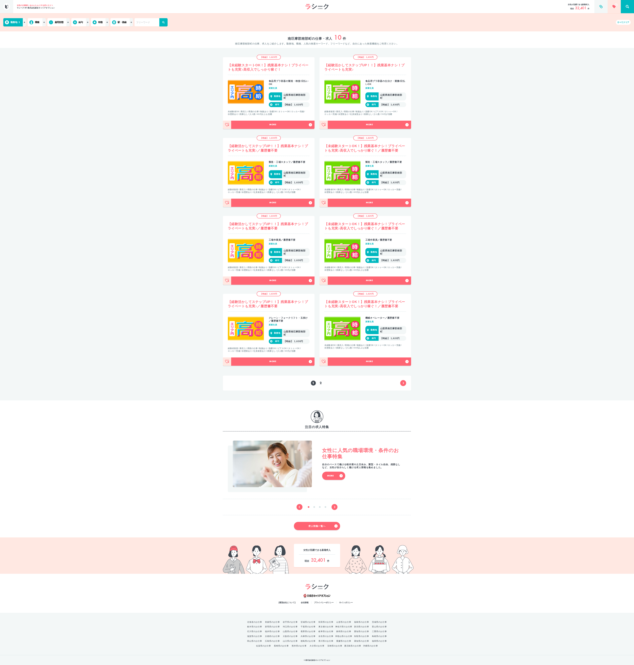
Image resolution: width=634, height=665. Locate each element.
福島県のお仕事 (361, 622)
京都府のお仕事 (272, 636)
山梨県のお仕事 (290, 631)
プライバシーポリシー (324, 602)
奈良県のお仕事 (325, 636)
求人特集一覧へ (317, 526)
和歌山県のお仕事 (343, 636)
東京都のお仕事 (325, 627)
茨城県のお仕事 (379, 622)
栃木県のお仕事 (254, 627)
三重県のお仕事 (379, 631)
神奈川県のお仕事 (343, 627)
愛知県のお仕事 (361, 631)
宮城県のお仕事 (308, 622)
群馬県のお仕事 (272, 627)
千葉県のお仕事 (308, 627)
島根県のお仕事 (379, 636)
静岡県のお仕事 (343, 631)
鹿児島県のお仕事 (352, 646)
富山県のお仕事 (379, 627)
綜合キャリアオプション (317, 596)
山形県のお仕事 (343, 622)
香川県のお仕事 (325, 641)
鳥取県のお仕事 (361, 636)
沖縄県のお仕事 (370, 646)
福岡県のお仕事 (379, 641)
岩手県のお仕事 (290, 622)
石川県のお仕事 (254, 631)
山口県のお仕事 (290, 641)
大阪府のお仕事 (290, 636)
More (272, 125)
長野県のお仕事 (308, 631)
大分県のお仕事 (317, 646)
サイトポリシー (346, 602)
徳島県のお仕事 (308, 641)
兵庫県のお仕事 (308, 636)
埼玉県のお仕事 (290, 627)
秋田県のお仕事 (325, 622)
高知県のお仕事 (361, 641)
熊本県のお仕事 (299, 646)
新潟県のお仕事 (361, 627)
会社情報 (305, 602)
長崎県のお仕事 (281, 646)
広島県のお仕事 (272, 641)
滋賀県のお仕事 (254, 636)
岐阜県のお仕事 (325, 631)
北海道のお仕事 (254, 622)
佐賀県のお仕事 (263, 646)
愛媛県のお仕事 (343, 641)
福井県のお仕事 (272, 631)
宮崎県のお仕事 (334, 646)
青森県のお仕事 (272, 622)
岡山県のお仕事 (254, 641)
